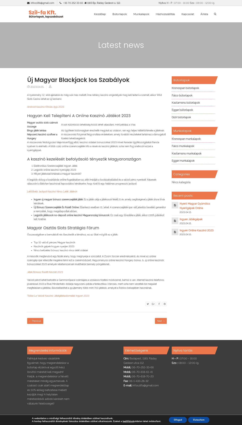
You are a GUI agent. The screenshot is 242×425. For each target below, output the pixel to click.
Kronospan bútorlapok (185, 88)
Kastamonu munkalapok (187, 153)
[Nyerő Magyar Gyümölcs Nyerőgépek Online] (175, 205)
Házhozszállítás (165, 14)
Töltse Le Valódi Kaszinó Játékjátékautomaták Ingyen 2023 (58, 295)
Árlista (204, 14)
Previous (36, 321)
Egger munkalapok (183, 160)
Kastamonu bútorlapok (186, 102)
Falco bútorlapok (182, 95)
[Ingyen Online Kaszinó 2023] (175, 231)
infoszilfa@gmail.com (42, 2)
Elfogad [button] (178, 419)
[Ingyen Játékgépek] (175, 220)
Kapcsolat (187, 14)
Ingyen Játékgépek (191, 219)
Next (160, 321)
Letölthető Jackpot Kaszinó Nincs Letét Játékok (52, 191)
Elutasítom (198, 419)
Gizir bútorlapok (181, 117)
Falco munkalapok (183, 146)
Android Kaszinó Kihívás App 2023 (45, 107)
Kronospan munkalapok (186, 138)
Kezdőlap (100, 14)
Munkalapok (141, 14)
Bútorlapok (119, 14)
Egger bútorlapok (182, 109)
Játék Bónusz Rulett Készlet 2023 (45, 272)
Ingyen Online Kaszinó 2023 (197, 230)
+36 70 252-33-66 (72, 2)
